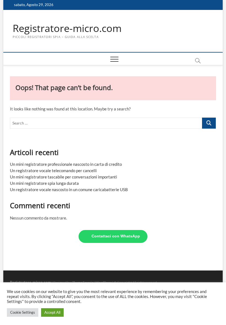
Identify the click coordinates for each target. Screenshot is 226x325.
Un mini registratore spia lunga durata (44, 183)
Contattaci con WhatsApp (116, 236)
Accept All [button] (52, 312)
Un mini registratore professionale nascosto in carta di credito (66, 164)
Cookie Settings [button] (22, 312)
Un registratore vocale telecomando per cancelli (53, 170)
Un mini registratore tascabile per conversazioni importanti (63, 176)
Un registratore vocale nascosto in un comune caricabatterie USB (69, 189)
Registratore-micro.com (67, 28)
